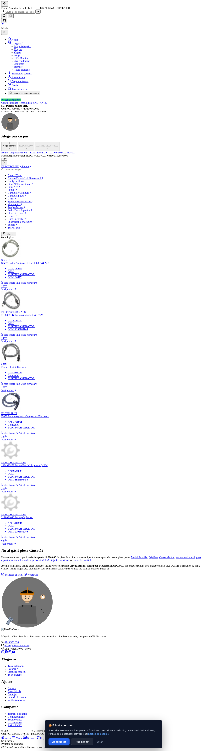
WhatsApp (32, 574)
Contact (16, 85)
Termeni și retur (20, 89)
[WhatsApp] (3, 652)
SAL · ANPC (40, 102)
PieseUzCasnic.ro (19, 731)
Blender (18, 66)
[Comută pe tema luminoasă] (11, 16)
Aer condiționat (22, 61)
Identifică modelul (17, 671)
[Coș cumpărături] (4, 20)
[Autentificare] (3, 25)
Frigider (18, 49)
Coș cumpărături (20, 81)
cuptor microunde (20, 560)
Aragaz (18, 55)
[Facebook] (6, 652)
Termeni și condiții (17, 713)
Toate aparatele (22, 69)
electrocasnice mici (185, 557)
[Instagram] (10, 652)
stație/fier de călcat (59, 560)
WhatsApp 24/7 (12, 100)
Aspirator (19, 64)
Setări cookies (15, 719)
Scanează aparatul (14, 574)
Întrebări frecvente (17, 697)
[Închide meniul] (4, 32)
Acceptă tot (59, 741)
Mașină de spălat (22, 46)
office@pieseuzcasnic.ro (17, 645)
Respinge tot (82, 741)
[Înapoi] (4, 4)
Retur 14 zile (14, 691)
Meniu (19, 738)
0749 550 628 (12, 642)
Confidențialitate (9, 102)
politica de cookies (98, 733)
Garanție (12, 694)
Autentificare (18, 77)
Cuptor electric (166, 557)
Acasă (14, 39)
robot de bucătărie (83, 560)
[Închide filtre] (4, 162)
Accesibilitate (25, 102)
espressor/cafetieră (39, 560)
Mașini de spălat (139, 557)
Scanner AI (13, 669)
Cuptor (17, 52)
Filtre (9, 234)
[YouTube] (13, 652)
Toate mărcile (15, 674)
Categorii (17, 43)
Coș (42, 738)
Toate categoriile (16, 666)
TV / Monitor (21, 58)
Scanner (31, 738)
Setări (100, 741)
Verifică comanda (17, 700)
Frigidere (153, 557)
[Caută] (38, 12)
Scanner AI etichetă (22, 73)
